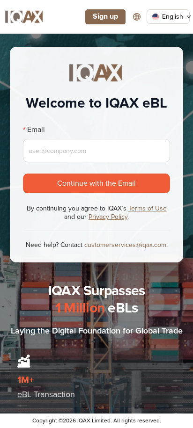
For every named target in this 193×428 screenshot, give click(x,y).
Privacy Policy (108, 217)
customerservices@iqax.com (125, 245)
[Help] (136, 16)
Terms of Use (147, 208)
